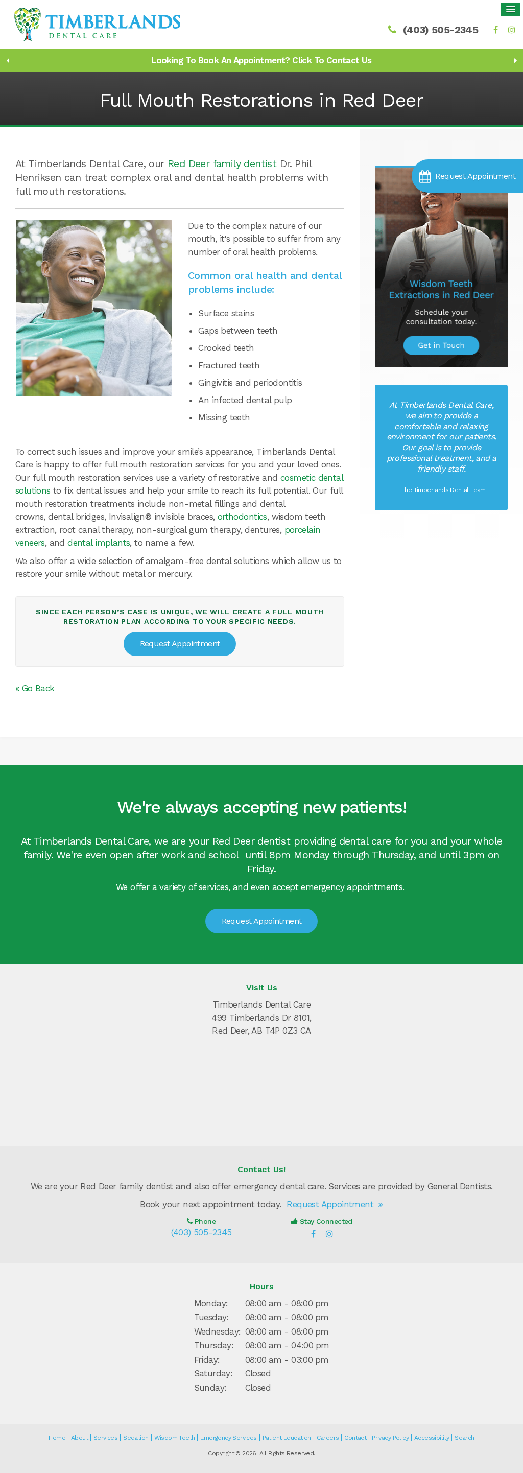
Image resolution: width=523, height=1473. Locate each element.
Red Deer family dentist (222, 163)
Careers (328, 1437)
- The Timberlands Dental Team (441, 490)
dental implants (98, 542)
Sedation (135, 1437)
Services (105, 1437)
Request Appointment (180, 643)
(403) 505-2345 (441, 30)
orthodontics (242, 516)
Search (464, 1437)
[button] (467, 176)
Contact (355, 1437)
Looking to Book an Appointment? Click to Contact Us (261, 60)
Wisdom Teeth (174, 1437)
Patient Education (287, 1437)
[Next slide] (515, 60)
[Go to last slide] (7, 60)
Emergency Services (228, 1437)
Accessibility (431, 1437)
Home (57, 1437)
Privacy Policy (390, 1437)
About (79, 1437)
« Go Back (35, 688)
